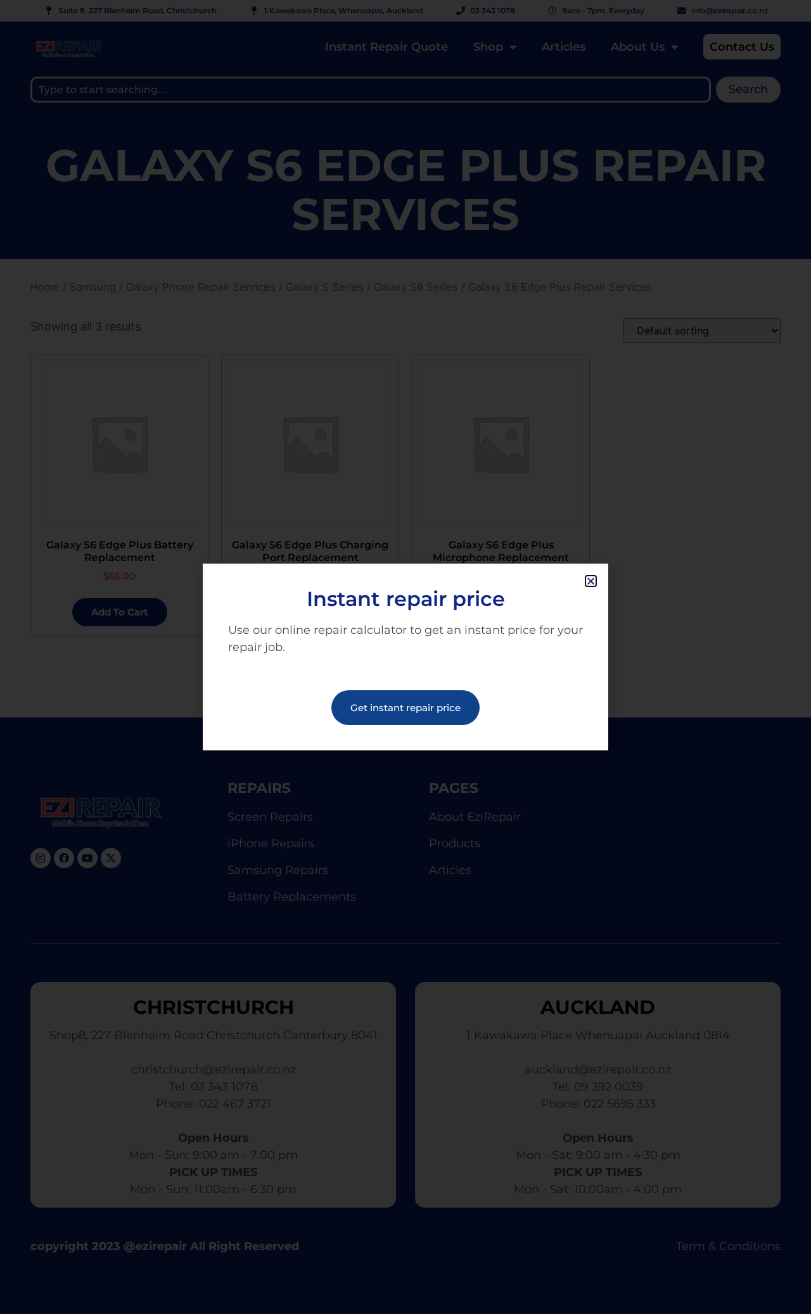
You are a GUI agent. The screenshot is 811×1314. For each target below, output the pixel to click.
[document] (405, 657)
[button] (591, 581)
